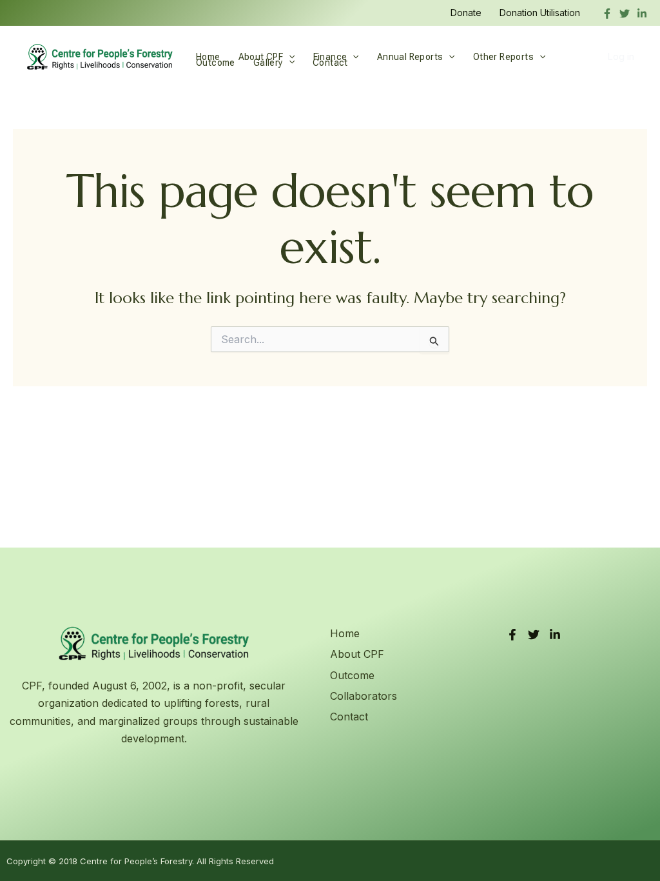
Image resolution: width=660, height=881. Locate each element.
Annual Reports (410, 56)
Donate (466, 12)
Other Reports (503, 56)
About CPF (261, 56)
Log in (620, 56)
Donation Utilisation (540, 12)
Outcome (215, 61)
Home (208, 56)
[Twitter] (624, 13)
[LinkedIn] (555, 634)
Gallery (268, 61)
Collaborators (363, 695)
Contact (330, 61)
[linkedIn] (642, 13)
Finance (330, 56)
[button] (352, 56)
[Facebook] (607, 13)
